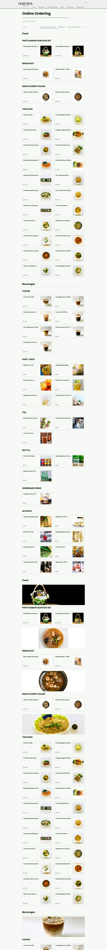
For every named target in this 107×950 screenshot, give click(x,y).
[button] (31, 46)
